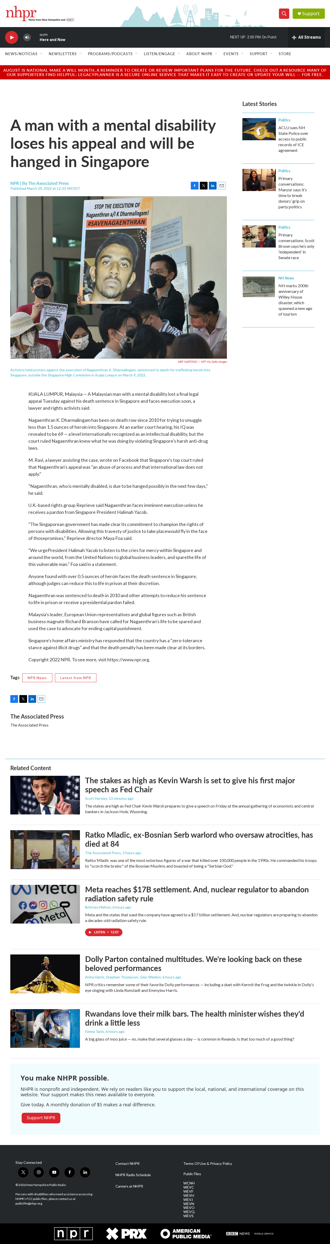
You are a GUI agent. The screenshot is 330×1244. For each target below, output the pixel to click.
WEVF (188, 1191)
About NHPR (199, 53)
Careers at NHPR (129, 1186)
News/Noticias (21, 53)
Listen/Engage (159, 53)
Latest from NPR (75, 677)
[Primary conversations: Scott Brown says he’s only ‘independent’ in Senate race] (259, 236)
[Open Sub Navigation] (41, 54)
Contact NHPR (127, 1163)
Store (285, 53)
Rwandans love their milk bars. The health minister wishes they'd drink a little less (194, 1018)
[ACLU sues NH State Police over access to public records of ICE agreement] (259, 129)
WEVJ (188, 1200)
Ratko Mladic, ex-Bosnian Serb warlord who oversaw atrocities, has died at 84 (199, 839)
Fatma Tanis (94, 1031)
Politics (284, 119)
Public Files (192, 1174)
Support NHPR (41, 1118)
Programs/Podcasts (110, 53)
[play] (11, 37)
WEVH (188, 1195)
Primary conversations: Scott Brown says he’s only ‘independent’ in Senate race (296, 246)
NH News (286, 278)
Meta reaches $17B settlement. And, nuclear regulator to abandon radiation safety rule (197, 894)
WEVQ (189, 1212)
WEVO (189, 1208)
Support (311, 13)
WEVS (188, 1216)
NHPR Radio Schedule (133, 1175)
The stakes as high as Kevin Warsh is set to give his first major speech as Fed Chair (190, 785)
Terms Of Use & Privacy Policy (207, 1163)
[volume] (27, 37)
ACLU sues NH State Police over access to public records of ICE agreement (293, 139)
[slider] (35, 37)
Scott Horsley (96, 798)
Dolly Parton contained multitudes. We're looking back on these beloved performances (193, 963)
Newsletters (63, 53)
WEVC (188, 1187)
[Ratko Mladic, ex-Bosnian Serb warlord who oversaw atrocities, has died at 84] (45, 849)
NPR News (37, 677)
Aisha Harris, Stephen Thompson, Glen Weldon (123, 977)
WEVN (188, 1204)
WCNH (189, 1183)
